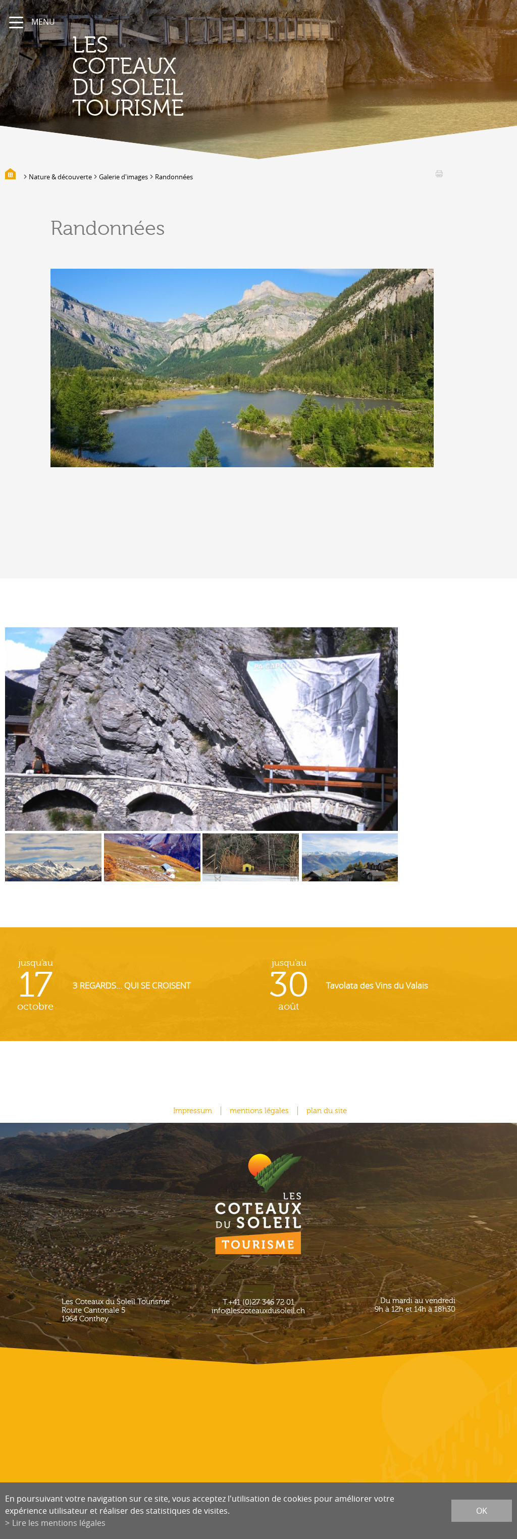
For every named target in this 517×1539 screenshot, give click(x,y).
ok (481, 1510)
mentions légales (259, 1111)
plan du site (326, 1111)
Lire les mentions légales (59, 1522)
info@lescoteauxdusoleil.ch (258, 1311)
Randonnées (174, 176)
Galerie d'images (123, 176)
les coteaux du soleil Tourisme (128, 77)
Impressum (192, 1111)
